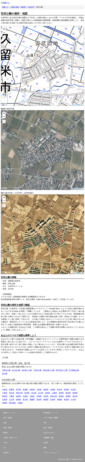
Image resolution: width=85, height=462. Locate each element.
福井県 (47, 393)
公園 (4, 423)
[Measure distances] (4, 37)
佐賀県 (52, 399)
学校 (45, 423)
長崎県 (59, 399)
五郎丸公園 (6, 370)
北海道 (4, 389)
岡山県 (74, 396)
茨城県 (52, 389)
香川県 (25, 399)
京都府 (25, 396)
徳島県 (18, 399)
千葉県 (4, 393)
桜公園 (4, 373)
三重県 (11, 396)
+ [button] (4, 29)
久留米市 (31, 7)
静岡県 (74, 393)
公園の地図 (15, 7)
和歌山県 (53, 396)
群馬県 (66, 389)
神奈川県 (19, 393)
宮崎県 (4, 403)
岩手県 (18, 389)
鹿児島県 (12, 403)
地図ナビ (5, 7)
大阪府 (32, 396)
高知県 (39, 399)
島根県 (68, 396)
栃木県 (59, 389)
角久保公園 (16, 370)
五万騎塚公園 (74, 370)
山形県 (39, 389)
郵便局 (5, 432)
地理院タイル (79, 104)
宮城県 (25, 389)
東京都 (11, 393)
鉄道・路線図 (7, 418)
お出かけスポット (49, 432)
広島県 (4, 399)
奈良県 (45, 396)
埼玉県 (73, 389)
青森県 (11, 389)
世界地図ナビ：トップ (51, 413)
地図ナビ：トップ (9, 413)
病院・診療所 (7, 428)
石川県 (40, 393)
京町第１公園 (27, 370)
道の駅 (46, 442)
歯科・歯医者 (48, 428)
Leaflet (73, 104)
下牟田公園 (37, 370)
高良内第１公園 (48, 370)
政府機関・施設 (49, 437)
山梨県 (54, 393)
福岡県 (23, 7)
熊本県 (66, 399)
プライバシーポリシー (51, 452)
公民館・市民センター (10, 437)
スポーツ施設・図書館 (51, 418)
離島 (45, 447)
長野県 (61, 393)
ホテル (5, 442)
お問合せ (6, 452)
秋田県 (32, 389)
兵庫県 (39, 396)
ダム (4, 447)
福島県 (45, 389)
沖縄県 (20, 403)
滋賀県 (18, 396)
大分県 (73, 399)
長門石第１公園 (62, 370)
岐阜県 (68, 393)
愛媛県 (32, 399)
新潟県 (26, 393)
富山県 (33, 393)
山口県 (11, 399)
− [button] (4, 32)
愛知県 (4, 396)
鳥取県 (61, 396)
